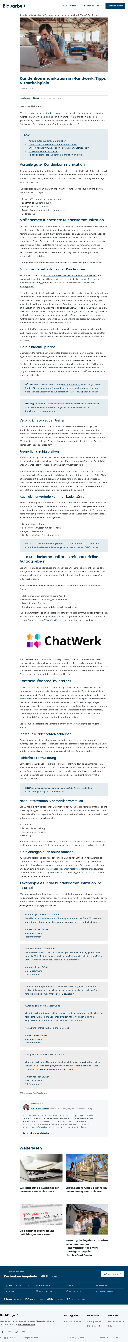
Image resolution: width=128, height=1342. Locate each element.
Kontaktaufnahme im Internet (43, 151)
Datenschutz (118, 1337)
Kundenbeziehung (71, 384)
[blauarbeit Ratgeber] (14, 6)
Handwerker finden (73, 1321)
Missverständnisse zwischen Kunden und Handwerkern (70, 275)
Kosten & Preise (91, 5)
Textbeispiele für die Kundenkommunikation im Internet (56, 154)
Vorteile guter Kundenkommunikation (47, 140)
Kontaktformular (26, 1324)
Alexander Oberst (31, 98)
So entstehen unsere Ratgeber (36, 1133)
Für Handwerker (115, 5)
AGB (92, 1337)
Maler (27, 921)
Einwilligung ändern (77, 1337)
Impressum (103, 1337)
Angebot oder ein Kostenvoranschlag (70, 868)
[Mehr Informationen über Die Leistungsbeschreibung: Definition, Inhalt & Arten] (41, 1214)
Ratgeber (24, 15)
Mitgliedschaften (95, 1326)
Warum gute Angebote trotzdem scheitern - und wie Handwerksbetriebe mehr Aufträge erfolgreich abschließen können (87, 1248)
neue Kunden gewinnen (51, 113)
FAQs (38, 1321)
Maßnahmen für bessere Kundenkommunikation (52, 144)
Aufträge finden (94, 1321)
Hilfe (110, 1326)
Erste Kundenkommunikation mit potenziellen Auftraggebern (58, 147)
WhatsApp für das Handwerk (58, 620)
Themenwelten (69, 5)
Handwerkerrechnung (72, 391)
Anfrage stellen (111, 1274)
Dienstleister (36, 15)
